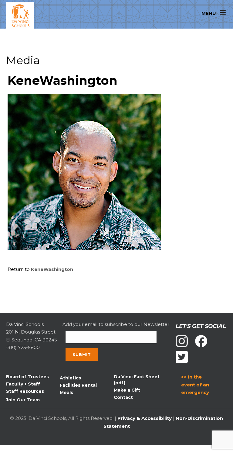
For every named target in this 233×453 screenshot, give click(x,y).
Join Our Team (23, 400)
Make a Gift (127, 390)
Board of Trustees (27, 376)
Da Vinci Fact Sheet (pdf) (137, 380)
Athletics (70, 378)
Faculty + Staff (23, 384)
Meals (66, 392)
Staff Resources (25, 391)
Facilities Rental (78, 385)
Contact (123, 397)
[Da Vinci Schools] (23, 16)
